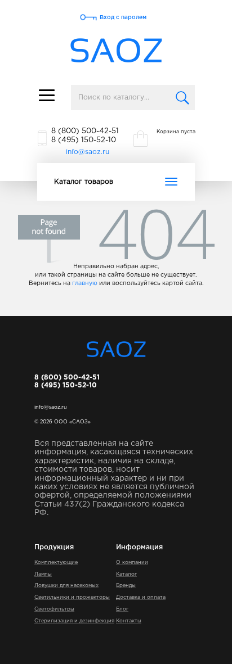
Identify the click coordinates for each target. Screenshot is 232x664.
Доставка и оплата (141, 597)
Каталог (126, 574)
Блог (122, 609)
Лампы (43, 574)
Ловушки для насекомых (66, 585)
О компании (132, 562)
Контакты (128, 620)
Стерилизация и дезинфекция (74, 620)
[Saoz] (116, 51)
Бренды (126, 585)
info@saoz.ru (87, 152)
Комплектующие (56, 562)
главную (84, 283)
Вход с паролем (123, 17)
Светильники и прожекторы (72, 597)
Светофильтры (54, 609)
